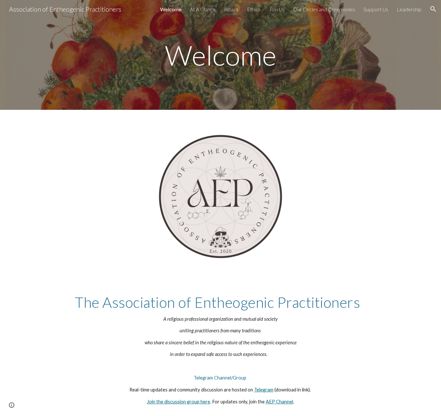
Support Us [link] (376, 9)
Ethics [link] (254, 9)
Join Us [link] (277, 9)
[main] (220, 54)
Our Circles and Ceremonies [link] (324, 9)
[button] (433, 9)
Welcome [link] (170, 9)
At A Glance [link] (203, 9)
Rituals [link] (231, 9)
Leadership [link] (409, 9)
